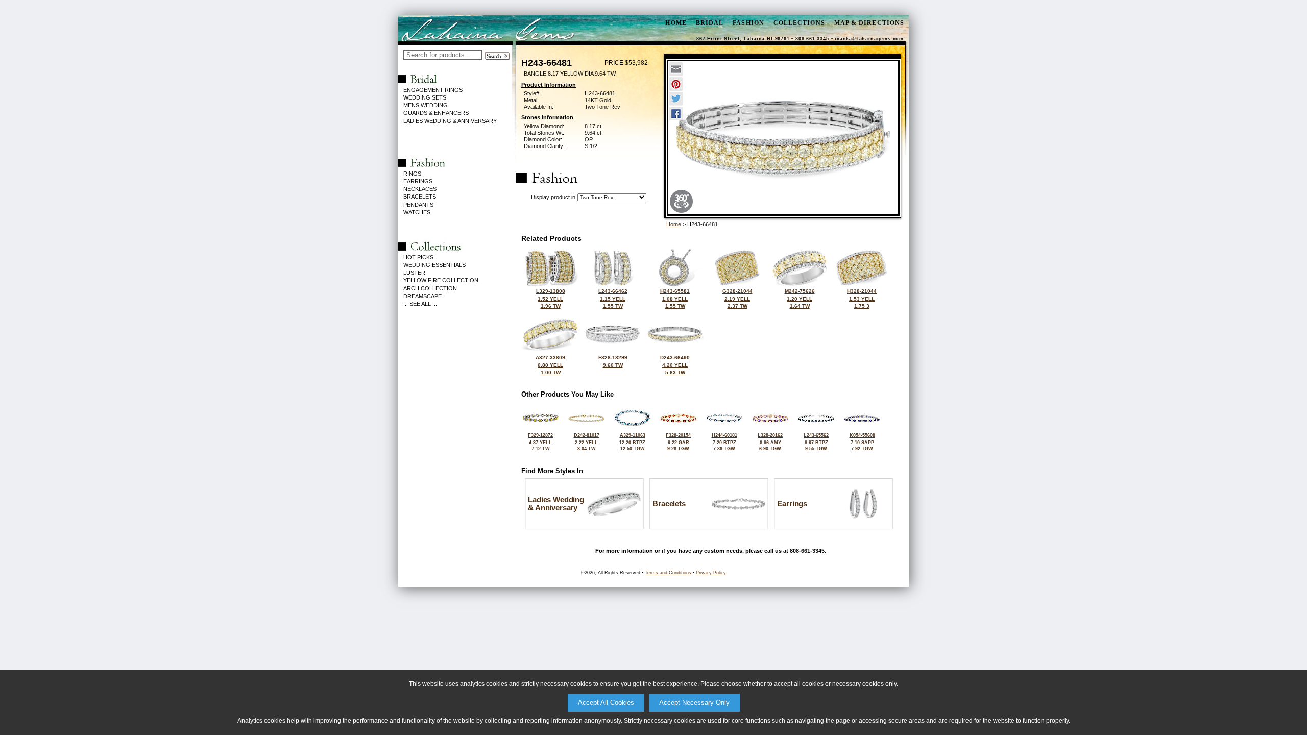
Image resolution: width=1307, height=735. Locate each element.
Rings (412, 173)
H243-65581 (675, 298)
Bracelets (419, 196)
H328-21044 (862, 298)
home (675, 23)
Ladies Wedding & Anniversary (450, 121)
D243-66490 (675, 365)
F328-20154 (678, 442)
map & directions (869, 23)
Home (673, 224)
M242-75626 (800, 298)
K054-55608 (862, 442)
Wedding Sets (424, 97)
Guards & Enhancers (436, 113)
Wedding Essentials (434, 265)
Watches (416, 212)
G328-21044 (737, 298)
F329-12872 (540, 442)
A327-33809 (550, 365)
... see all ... (420, 304)
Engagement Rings (433, 90)
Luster (414, 273)
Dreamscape (422, 296)
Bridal (709, 23)
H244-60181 (724, 442)
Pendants (418, 205)
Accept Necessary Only (694, 702)
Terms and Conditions (668, 572)
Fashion (748, 23)
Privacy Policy (711, 572)
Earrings (417, 181)
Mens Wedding (425, 105)
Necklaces (420, 189)
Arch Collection (430, 288)
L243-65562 (816, 442)
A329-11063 (632, 442)
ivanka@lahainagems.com (869, 38)
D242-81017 (586, 442)
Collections (799, 23)
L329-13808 (550, 298)
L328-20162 (770, 442)
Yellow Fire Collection (440, 280)
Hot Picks (418, 257)
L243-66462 (612, 298)
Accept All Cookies (606, 702)
